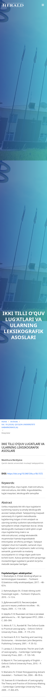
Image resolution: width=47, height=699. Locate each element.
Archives (14, 421)
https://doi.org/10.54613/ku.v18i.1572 (25, 473)
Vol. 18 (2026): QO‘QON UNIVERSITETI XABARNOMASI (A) (18, 425)
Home (4, 421)
